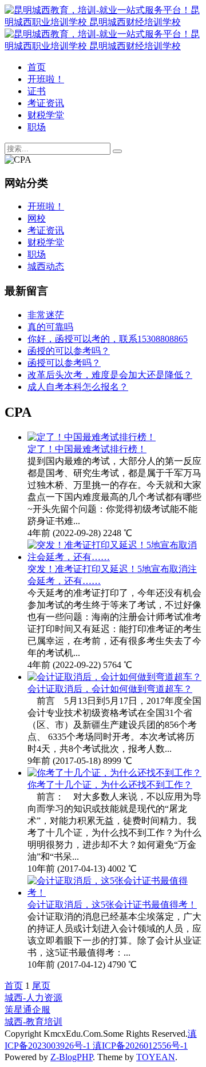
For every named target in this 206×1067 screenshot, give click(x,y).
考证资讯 (45, 103)
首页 (36, 67)
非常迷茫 (45, 315)
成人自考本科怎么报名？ (77, 387)
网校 (36, 218)
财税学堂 (45, 115)
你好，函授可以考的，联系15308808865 (107, 339)
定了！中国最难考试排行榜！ (86, 449)
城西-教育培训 (33, 1021)
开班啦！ (45, 79)
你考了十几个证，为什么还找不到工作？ (109, 785)
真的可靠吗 (50, 327)
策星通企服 (27, 1009)
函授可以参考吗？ (64, 363)
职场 (36, 127)
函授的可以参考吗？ (68, 351)
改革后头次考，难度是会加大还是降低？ (109, 375)
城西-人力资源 (33, 997)
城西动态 (45, 266)
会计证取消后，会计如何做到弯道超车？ (109, 689)
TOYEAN (155, 1057)
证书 (36, 91)
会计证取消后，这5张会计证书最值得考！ (112, 904)
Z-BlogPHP (71, 1057)
